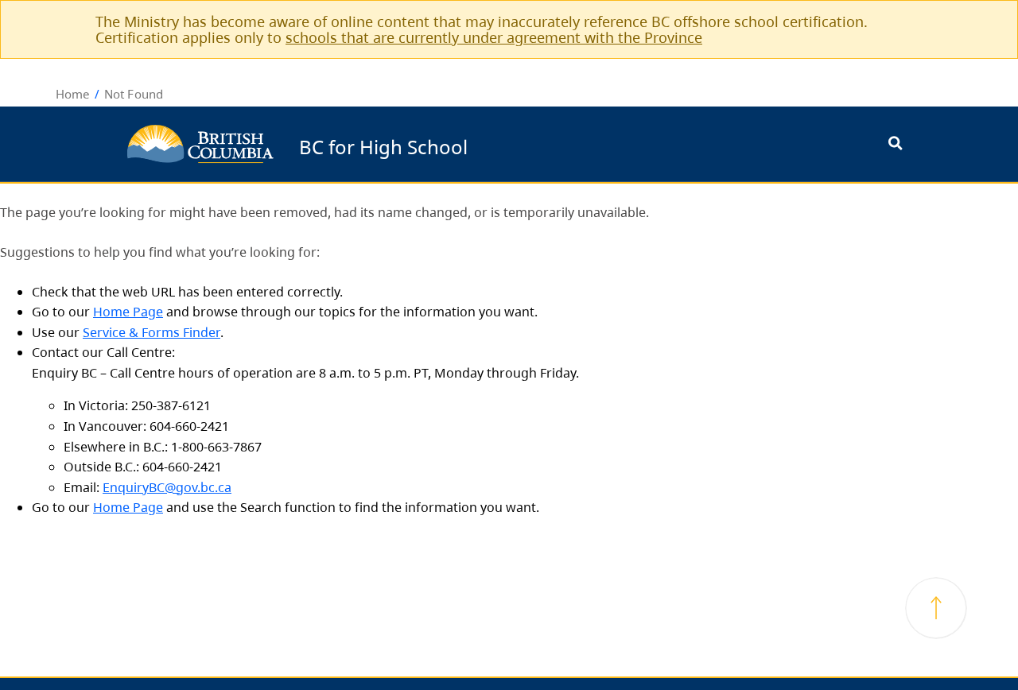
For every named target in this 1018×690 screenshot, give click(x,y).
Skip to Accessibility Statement (474, 144)
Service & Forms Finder (151, 332)
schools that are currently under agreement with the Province (494, 37)
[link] (944, 21)
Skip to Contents (474, 136)
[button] (936, 608)
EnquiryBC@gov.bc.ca (167, 487)
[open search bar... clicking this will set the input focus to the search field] (895, 144)
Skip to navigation (474, 136)
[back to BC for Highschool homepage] (200, 143)
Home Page (128, 311)
